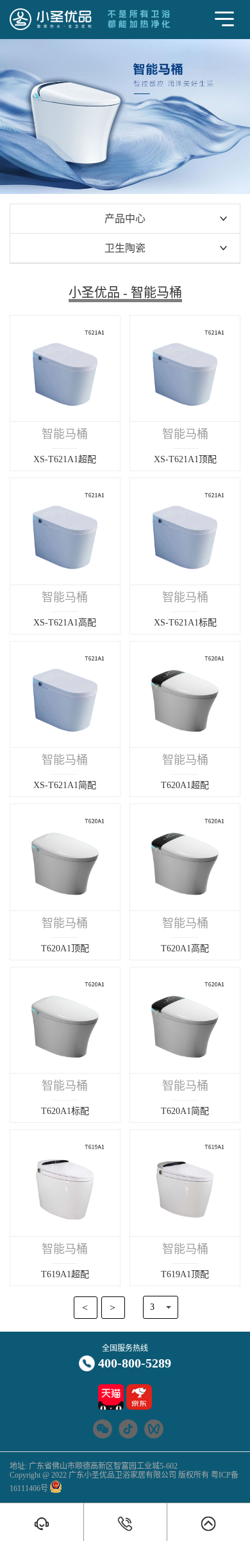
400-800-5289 (134, 1363)
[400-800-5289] (125, 1523)
